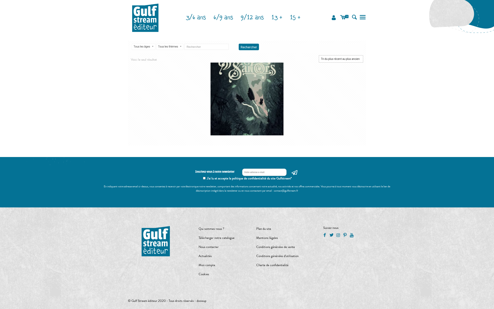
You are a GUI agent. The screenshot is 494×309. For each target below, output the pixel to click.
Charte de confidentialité (272, 265)
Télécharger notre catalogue (216, 237)
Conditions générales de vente (275, 246)
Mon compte (207, 265)
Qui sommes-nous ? (211, 228)
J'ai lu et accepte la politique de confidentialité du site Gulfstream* (249, 178)
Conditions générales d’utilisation (277, 256)
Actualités (205, 256)
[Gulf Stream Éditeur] (145, 17)
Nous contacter (209, 246)
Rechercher (249, 47)
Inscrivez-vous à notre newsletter (214, 172)
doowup (201, 300)
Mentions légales (267, 237)
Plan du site (263, 228)
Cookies (204, 274)
